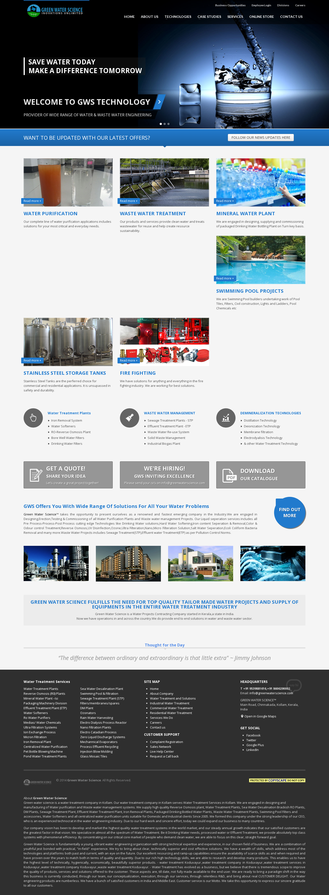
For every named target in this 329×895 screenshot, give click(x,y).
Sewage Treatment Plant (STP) (102, 698)
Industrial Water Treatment (169, 703)
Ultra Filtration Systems (40, 727)
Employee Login (261, 5)
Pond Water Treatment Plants (45, 756)
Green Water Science (40, 514)
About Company (161, 693)
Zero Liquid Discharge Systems (102, 737)
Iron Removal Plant (37, 742)
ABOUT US (149, 16)
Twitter (251, 740)
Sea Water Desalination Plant (101, 689)
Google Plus (255, 745)
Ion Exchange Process (40, 732)
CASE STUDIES (208, 16)
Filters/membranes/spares (99, 703)
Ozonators (88, 713)
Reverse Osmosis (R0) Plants (44, 693)
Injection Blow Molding (96, 751)
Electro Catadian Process (98, 732)
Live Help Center (162, 751)
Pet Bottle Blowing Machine (43, 751)
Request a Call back (164, 756)
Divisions (283, 5)
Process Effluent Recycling (99, 746)
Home (154, 689)
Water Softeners (36, 713)
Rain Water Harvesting (96, 717)
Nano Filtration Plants (95, 727)
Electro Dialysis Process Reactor (103, 722)
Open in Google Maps (260, 716)
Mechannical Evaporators (99, 742)
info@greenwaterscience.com (271, 693)
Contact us (157, 727)
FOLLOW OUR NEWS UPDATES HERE (260, 137)
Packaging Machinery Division (45, 703)
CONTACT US (291, 16)
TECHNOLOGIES (176, 16)
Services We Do (161, 717)
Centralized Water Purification (45, 746)
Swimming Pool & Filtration (99, 693)
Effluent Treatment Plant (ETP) (45, 708)
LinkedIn (252, 750)
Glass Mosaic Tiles (93, 756)
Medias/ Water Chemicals (42, 722)
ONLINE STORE (261, 16)
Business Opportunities (230, 5)
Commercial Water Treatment (171, 708)
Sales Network (160, 746)
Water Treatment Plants (41, 689)
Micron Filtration (35, 737)
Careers (300, 5)
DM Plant (86, 708)
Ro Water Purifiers (37, 717)
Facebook (253, 735)
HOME (129, 16)
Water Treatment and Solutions (173, 698)
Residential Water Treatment (171, 713)
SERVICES (235, 16)
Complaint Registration (166, 742)
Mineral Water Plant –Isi (41, 698)
